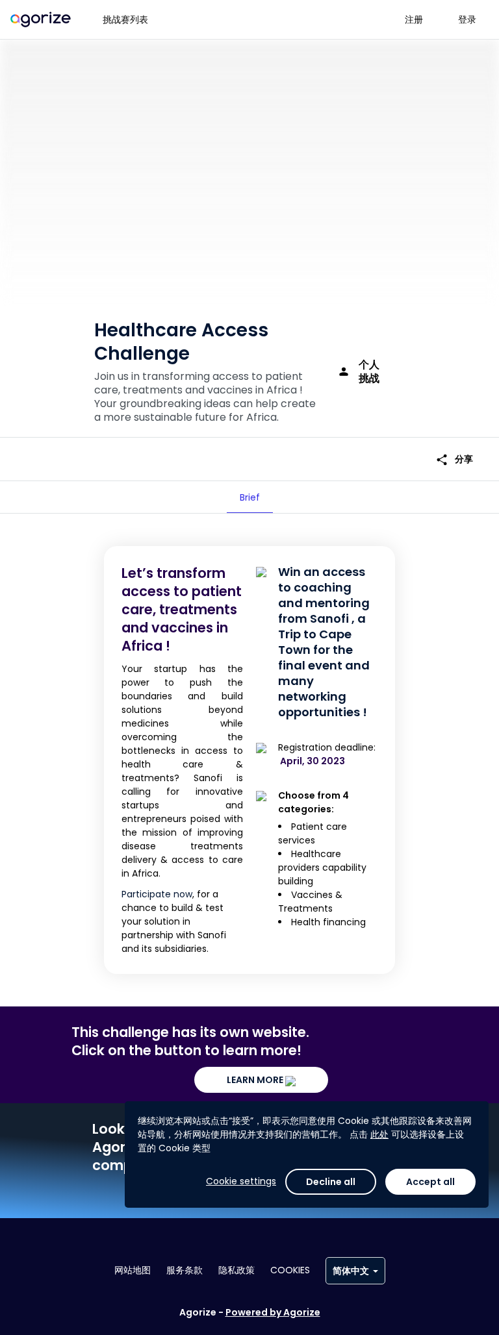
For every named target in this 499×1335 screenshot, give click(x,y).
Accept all (430, 1181)
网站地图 (132, 1270)
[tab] (250, 497)
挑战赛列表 (125, 19)
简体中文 (351, 1270)
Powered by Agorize (272, 1312)
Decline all (330, 1181)
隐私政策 (236, 1270)
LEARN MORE (256, 1079)
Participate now (157, 894)
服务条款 (184, 1270)
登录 (467, 19)
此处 (379, 1134)
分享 (454, 459)
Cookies (290, 1270)
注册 (414, 19)
